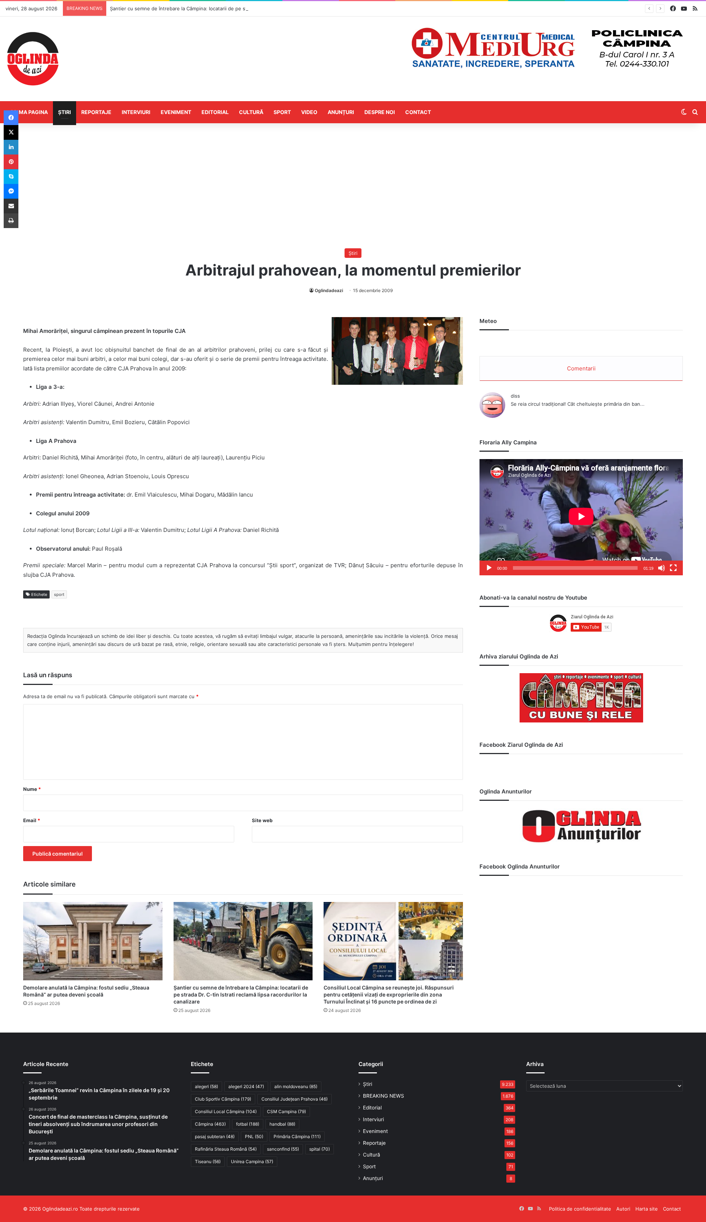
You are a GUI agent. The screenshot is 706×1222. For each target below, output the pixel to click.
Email (31, 820)
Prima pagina (29, 112)
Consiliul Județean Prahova (294, 1099)
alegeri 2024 (246, 1086)
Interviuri (136, 112)
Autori (623, 1209)
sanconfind (283, 1149)
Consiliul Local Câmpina (226, 1111)
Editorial (215, 112)
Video (309, 112)
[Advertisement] (353, 185)
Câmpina (210, 1124)
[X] (11, 132)
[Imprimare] (11, 220)
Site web (262, 820)
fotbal (247, 1124)
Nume (32, 789)
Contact (418, 112)
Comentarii (581, 368)
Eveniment (176, 112)
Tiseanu (208, 1161)
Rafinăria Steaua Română (226, 1149)
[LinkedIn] (11, 147)
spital (319, 1149)
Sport (282, 112)
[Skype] (11, 176)
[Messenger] (11, 191)
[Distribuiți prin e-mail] (11, 206)
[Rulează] (489, 568)
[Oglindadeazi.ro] (33, 58)
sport (59, 594)
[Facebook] (11, 117)
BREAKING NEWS (383, 1096)
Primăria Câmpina (297, 1136)
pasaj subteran (215, 1136)
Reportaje (96, 112)
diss (515, 396)
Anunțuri (341, 112)
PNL (254, 1136)
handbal (282, 1124)
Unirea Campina (252, 1161)
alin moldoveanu (295, 1086)
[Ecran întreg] (673, 568)
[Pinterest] (11, 161)
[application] (581, 517)
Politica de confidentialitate (580, 1209)
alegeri (206, 1086)
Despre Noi (379, 112)
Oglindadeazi (329, 290)
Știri (64, 112)
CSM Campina (286, 1111)
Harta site (646, 1209)
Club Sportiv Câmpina (223, 1099)
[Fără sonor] (661, 568)
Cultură (251, 112)
